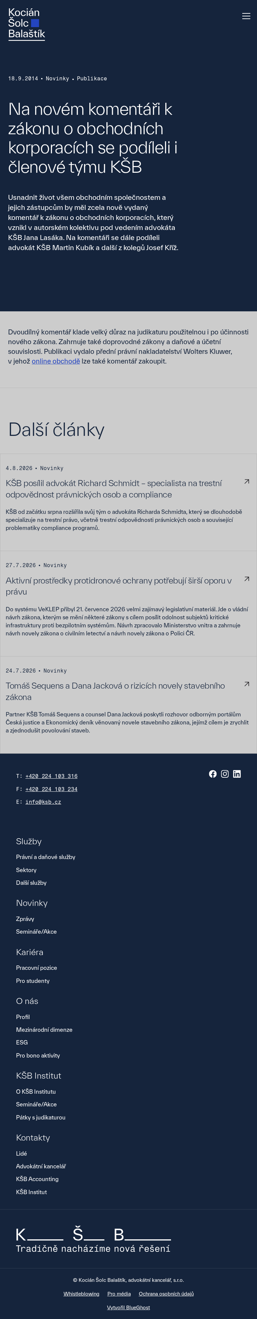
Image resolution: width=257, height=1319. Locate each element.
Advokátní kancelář (41, 1166)
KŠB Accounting (37, 1179)
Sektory (26, 870)
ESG (22, 1042)
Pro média (119, 1294)
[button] (245, 16)
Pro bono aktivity (38, 1055)
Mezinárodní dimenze (44, 1029)
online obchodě (56, 361)
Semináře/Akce (36, 931)
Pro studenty (33, 981)
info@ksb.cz (43, 802)
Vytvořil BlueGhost (128, 1307)
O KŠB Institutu (36, 1091)
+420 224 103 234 (51, 789)
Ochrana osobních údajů (166, 1294)
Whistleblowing (81, 1294)
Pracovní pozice (36, 967)
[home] (27, 24)
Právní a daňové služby (45, 857)
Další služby (31, 882)
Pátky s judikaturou (41, 1117)
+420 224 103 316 (51, 776)
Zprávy (25, 919)
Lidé (21, 1153)
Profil (23, 1017)
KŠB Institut (31, 1192)
